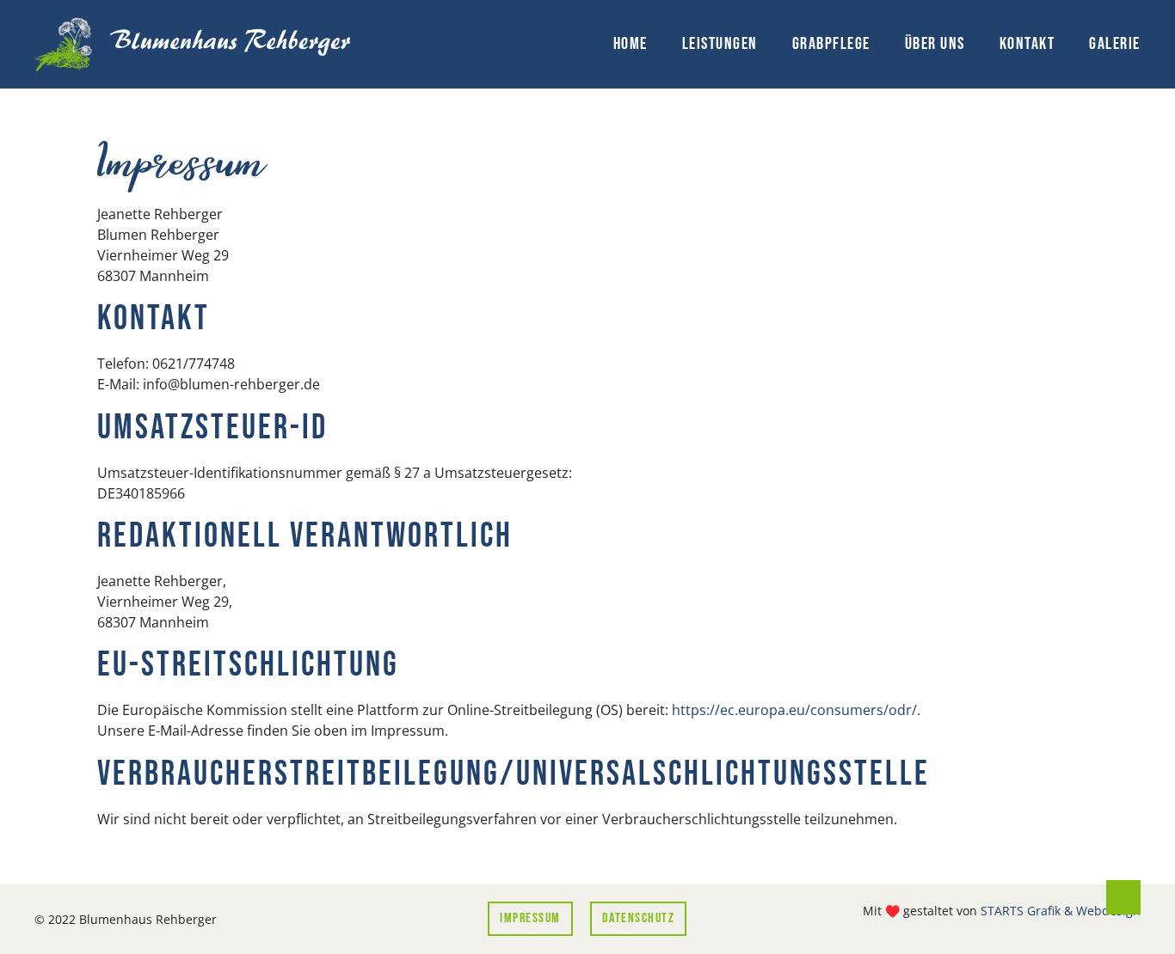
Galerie (1115, 44)
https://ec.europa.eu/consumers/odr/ (794, 709)
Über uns (935, 44)
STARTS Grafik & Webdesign (1061, 910)
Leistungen (720, 44)
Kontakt (1027, 44)
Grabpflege (831, 44)
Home (630, 44)
